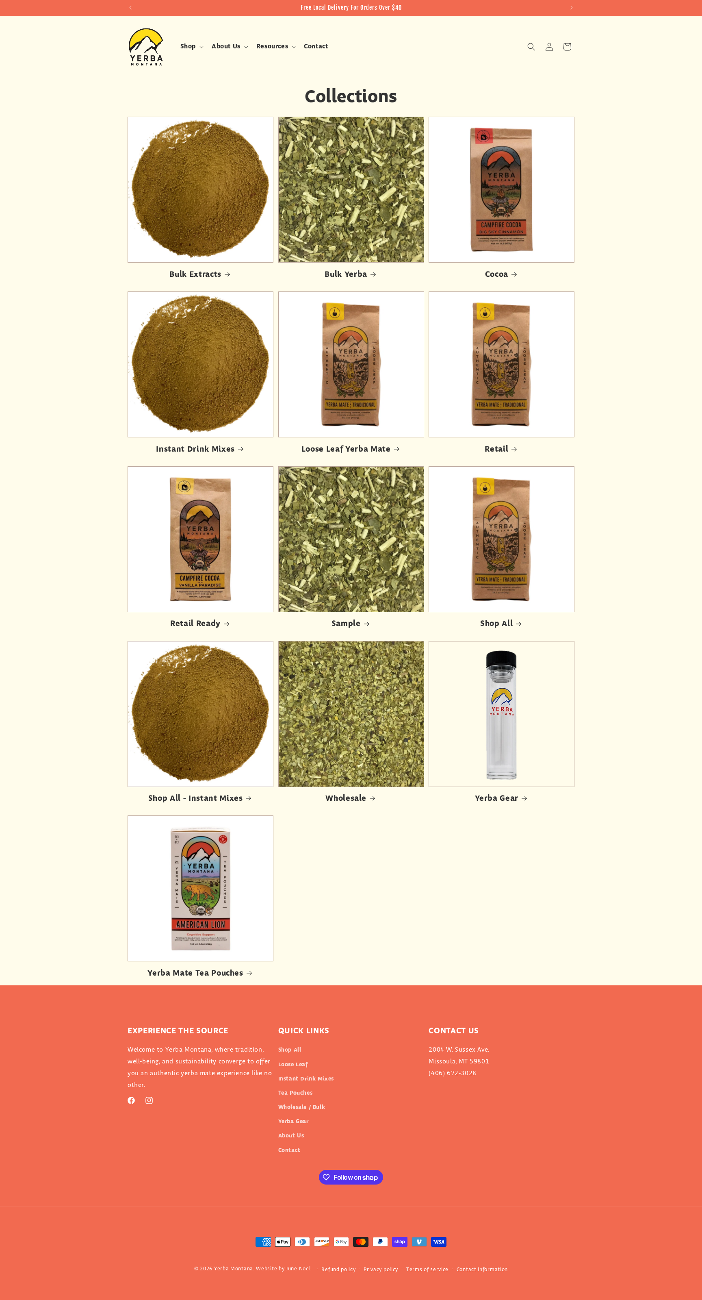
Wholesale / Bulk (301, 1107)
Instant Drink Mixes (195, 449)
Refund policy (338, 1269)
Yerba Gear (497, 798)
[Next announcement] (572, 7)
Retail (496, 449)
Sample (346, 624)
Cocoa (496, 275)
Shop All (496, 624)
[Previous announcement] (130, 7)
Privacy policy (381, 1269)
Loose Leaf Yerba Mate (346, 449)
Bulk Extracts (195, 275)
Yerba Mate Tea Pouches (195, 973)
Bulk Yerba (346, 275)
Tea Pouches (295, 1093)
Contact (289, 1150)
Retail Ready (195, 624)
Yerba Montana (233, 1268)
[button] (191, 47)
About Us (291, 1135)
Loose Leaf (293, 1064)
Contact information (482, 1269)
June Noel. (299, 1268)
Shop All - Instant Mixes (195, 798)
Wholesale (345, 798)
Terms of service (427, 1269)
